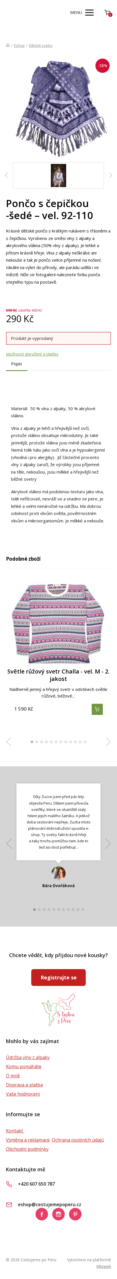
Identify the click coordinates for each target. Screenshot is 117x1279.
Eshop (19, 45)
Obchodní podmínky (27, 1149)
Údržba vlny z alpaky (28, 1057)
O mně (13, 1075)
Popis (16, 363)
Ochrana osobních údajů (78, 1140)
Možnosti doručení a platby (32, 354)
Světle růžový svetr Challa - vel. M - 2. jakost (58, 675)
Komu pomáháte (23, 1066)
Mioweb (103, 1266)
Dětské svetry (41, 45)
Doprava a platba (24, 1085)
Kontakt (15, 1131)
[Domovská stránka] (8, 45)
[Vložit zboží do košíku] (97, 709)
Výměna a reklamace (28, 1140)
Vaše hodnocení (23, 1094)
